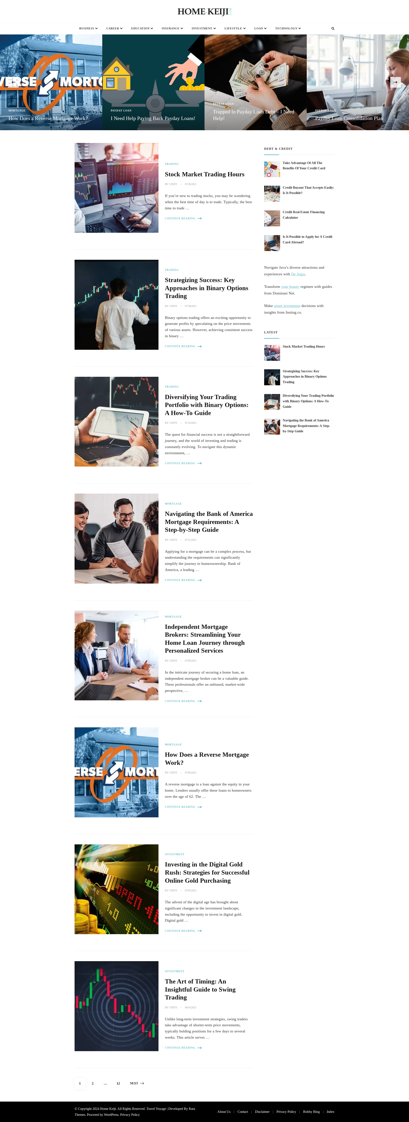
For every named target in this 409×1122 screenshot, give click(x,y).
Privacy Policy (130, 1114)
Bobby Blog (311, 1111)
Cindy (173, 184)
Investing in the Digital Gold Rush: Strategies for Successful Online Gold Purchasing (207, 872)
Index (330, 1111)
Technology (286, 28)
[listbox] (204, 82)
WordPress (111, 1114)
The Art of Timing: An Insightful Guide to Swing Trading (200, 989)
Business (86, 28)
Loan (258, 28)
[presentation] (13, 82)
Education (140, 28)
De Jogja (298, 274)
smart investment (287, 306)
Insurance (171, 28)
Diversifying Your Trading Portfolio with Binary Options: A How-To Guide (207, 405)
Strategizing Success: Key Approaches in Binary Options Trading (206, 288)
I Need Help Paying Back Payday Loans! (51, 118)
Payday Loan (19, 110)
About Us (223, 1111)
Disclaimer (262, 1111)
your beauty (290, 286)
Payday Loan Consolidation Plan (247, 118)
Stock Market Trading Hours (205, 174)
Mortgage (173, 503)
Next (134, 1083)
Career (112, 28)
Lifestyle (233, 28)
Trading (172, 164)
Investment (202, 28)
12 (120, 1083)
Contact (243, 1111)
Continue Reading (180, 218)
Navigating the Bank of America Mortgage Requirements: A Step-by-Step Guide (209, 521)
